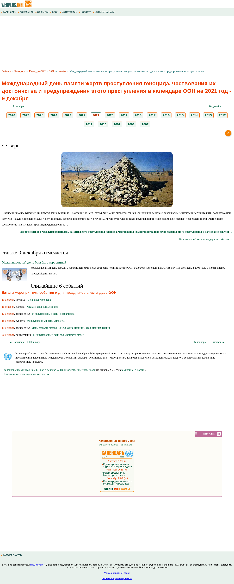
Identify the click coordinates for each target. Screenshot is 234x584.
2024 (53, 115)
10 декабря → (217, 106)
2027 (25, 115)
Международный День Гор (42, 306)
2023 (67, 115)
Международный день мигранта (46, 320)
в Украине (127, 369)
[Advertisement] (103, 43)
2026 (11, 115)
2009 (117, 124)
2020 (110, 115)
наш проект (36, 564)
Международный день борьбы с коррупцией (34, 262)
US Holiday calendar (104, 12)
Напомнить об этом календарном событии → (205, 239)
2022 (81, 115)
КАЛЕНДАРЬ (10, 12)
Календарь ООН (37, 71)
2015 (180, 115)
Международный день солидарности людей (58, 334)
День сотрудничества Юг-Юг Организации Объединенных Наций (71, 327)
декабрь (62, 71)
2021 (51, 71)
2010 (103, 124)
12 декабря (8, 313)
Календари (19, 71)
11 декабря (8, 306)
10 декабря (8, 299)
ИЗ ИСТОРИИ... (69, 12)
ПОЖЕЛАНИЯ (26, 12)
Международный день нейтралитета (53, 313)
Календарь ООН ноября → (209, 342)
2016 (166, 115)
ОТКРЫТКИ (43, 12)
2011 (89, 124)
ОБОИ (55, 12)
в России (140, 369)
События (6, 71)
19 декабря (8, 327)
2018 (138, 115)
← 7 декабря (16, 106)
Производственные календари (78, 369)
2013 (208, 115)
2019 (124, 115)
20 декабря (8, 334)
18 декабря (8, 320)
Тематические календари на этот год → (26, 374)
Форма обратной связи (117, 573)
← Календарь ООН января (24, 342)
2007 (145, 124)
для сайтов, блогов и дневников (117, 444)
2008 (131, 124)
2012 (222, 115)
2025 (39, 115)
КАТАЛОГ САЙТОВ (12, 555)
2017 (152, 115)
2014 (194, 115)
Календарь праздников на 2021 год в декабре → (31, 369)
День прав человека (39, 299)
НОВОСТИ (86, 12)
